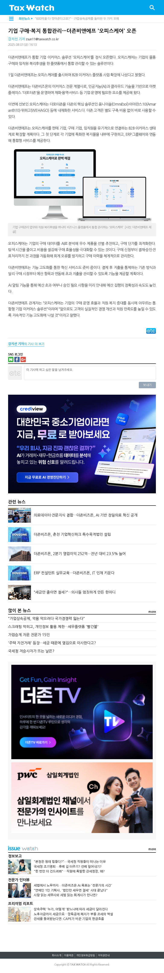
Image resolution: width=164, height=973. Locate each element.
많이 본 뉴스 (19, 610)
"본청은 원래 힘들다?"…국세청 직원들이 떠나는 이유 (70, 861)
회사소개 (56, 955)
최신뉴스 (24, 18)
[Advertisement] (82, 935)
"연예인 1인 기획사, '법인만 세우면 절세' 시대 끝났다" (71, 890)
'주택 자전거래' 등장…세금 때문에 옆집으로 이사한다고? (52, 643)
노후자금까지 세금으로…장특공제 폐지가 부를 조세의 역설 (73, 914)
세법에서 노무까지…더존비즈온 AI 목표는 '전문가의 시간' (73, 885)
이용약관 (68, 955)
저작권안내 (104, 955)
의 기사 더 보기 (26, 343)
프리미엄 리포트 (20, 904)
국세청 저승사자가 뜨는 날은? (31, 651)
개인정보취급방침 (85, 955)
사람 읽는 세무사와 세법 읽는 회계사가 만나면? (65, 895)
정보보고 (15, 856)
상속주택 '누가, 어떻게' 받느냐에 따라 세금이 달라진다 (71, 909)
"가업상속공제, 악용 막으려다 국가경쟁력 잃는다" (46, 618)
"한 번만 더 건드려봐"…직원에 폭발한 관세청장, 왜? (69, 871)
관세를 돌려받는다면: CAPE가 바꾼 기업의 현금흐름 (69, 918)
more (152, 611)
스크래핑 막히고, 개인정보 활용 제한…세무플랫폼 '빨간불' (53, 626)
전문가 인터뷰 (19, 880)
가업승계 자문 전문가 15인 (29, 635)
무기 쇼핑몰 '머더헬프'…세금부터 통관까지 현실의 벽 (68, 18)
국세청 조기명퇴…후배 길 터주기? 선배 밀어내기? (67, 866)
